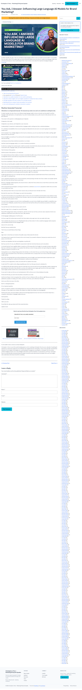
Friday (63, 157)
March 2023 (64, 389)
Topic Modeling (65, 302)
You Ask (13, 95)
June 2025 (64, 350)
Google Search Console (66, 172)
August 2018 (64, 467)
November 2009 (65, 617)
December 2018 (65, 462)
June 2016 (64, 504)
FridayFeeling (64, 159)
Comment (4, 374)
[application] (29, 89)
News (63, 232)
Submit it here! (24, 95)
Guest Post (64, 177)
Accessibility (64, 62)
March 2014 (64, 543)
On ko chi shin (64, 237)
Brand (32, 14)
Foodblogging (64, 156)
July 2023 (64, 383)
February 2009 (64, 630)
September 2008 (65, 637)
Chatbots (63, 107)
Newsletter (64, 233)
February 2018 (64, 476)
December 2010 (65, 599)
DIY (62, 140)
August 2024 (64, 364)
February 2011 (64, 596)
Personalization (65, 242)
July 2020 (64, 434)
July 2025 (64, 349)
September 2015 (65, 517)
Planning (63, 247)
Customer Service (65, 127)
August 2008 (64, 639)
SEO (63, 283)
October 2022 (64, 396)
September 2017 (65, 483)
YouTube (63, 324)
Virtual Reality (64, 314)
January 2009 (64, 631)
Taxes (63, 294)
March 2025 (64, 354)
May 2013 (64, 557)
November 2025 (65, 343)
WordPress (36, 685)
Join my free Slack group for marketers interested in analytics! (16, 104)
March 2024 (64, 372)
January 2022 (64, 409)
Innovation (64, 186)
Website (3, 402)
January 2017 (64, 494)
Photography (64, 243)
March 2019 (64, 457)
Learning (63, 199)
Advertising (64, 64)
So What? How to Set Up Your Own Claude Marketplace (70, 49)
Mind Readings (64, 222)
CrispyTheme (42, 685)
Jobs (63, 193)
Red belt (63, 269)
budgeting (64, 102)
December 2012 (65, 564)
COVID (63, 122)
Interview (64, 189)
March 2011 (64, 594)
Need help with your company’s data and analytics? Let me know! (17, 102)
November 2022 (65, 394)
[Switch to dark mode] (80, 3)
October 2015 (64, 516)
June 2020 (64, 436)
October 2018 (64, 464)
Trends (63, 306)
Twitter (63, 307)
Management (64, 207)
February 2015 (64, 527)
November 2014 (65, 531)
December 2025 (65, 342)
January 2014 (64, 546)
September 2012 (65, 569)
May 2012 (64, 574)
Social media (64, 286)
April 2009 (64, 627)
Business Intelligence (66, 104)
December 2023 (65, 376)
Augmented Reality (65, 83)
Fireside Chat (64, 154)
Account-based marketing (67, 63)
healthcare (64, 180)
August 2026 (64, 330)
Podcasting (64, 250)
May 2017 (64, 489)
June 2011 (64, 590)
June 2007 (64, 659)
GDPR (63, 163)
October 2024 (64, 361)
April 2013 (64, 559)
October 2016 (64, 499)
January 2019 (64, 460)
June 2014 (64, 539)
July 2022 (64, 400)
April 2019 (64, 456)
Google (63, 166)
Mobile (63, 223)
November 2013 (65, 549)
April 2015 (64, 524)
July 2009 (64, 623)
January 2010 (64, 614)
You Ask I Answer (65, 323)
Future (63, 162)
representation (37, 186)
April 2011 (64, 593)
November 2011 (65, 583)
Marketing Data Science (66, 212)
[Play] (3, 89)
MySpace (63, 229)
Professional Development (67, 260)
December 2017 (65, 479)
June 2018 (64, 470)
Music (63, 227)
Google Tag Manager (65, 173)
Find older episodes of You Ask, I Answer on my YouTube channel (17, 100)
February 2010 (64, 613)
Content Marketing (65, 120)
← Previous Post (5, 363)
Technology (64, 296)
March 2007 (64, 663)
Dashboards (64, 129)
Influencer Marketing (66, 184)
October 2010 (64, 601)
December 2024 (65, 359)
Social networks (65, 287)
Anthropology (64, 74)
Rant (63, 264)
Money (63, 224)
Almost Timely (64, 70)
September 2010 (65, 603)
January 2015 (64, 529)
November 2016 (65, 497)
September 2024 (65, 363)
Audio (63, 82)
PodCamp (64, 249)
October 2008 (64, 636)
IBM (63, 182)
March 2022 (64, 406)
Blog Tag (63, 90)
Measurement (64, 216)
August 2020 (64, 433)
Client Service (64, 110)
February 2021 (64, 424)
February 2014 (64, 544)
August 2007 (64, 656)
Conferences (64, 117)
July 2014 (64, 537)
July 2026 (64, 331)
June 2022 (64, 402)
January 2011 (64, 597)
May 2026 (64, 334)
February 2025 (64, 356)
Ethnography (64, 150)
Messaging (64, 219)
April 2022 (64, 404)
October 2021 (64, 413)
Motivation (64, 226)
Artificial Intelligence (26, 14)
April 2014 (64, 542)
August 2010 (64, 604)
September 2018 (65, 466)
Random (63, 263)
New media (64, 230)
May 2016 (64, 506)
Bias (63, 89)
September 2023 (65, 380)
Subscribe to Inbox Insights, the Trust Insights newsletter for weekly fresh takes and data (22, 98)
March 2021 (64, 423)
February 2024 (64, 373)
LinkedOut (64, 202)
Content (63, 119)
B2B (63, 86)
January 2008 (64, 649)
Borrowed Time (65, 97)
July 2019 (64, 451)
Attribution (64, 80)
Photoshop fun (64, 244)
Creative (63, 123)
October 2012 (64, 567)
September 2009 (65, 620)
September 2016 (65, 500)
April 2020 (64, 439)
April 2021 (64, 422)
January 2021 (64, 426)
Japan (63, 190)
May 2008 (64, 643)
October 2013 (64, 550)
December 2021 (65, 410)
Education (64, 144)
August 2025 (64, 347)
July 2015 (64, 520)
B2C (63, 87)
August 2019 (64, 450)
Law (62, 196)
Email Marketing (65, 146)
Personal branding (65, 240)
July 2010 (64, 606)
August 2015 (64, 519)
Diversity (63, 139)
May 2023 (64, 386)
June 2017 (64, 487)
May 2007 (64, 660)
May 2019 (64, 454)
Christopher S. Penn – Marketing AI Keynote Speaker (14, 3)
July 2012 (64, 571)
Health (63, 179)
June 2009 (64, 624)
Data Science (64, 132)
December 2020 (65, 427)
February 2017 (64, 493)
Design (63, 136)
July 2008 (64, 640)
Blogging (63, 92)
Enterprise (64, 147)
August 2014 (64, 536)
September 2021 (65, 414)
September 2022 (65, 397)
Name (3, 389)
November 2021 (65, 411)
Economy (63, 143)
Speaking (63, 289)
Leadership (64, 197)
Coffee (63, 113)
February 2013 (64, 562)
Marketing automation (66, 210)
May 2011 (64, 592)
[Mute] (52, 89)
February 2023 (64, 390)
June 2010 (64, 607)
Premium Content (65, 254)
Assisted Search (65, 79)
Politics (63, 252)
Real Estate (64, 266)
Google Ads (64, 167)
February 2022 (64, 407)
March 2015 (64, 526)
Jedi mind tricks (65, 192)
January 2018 (64, 477)
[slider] (55, 89)
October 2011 (64, 584)
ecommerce (64, 142)
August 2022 (64, 399)
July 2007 (64, 657)
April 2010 (64, 610)
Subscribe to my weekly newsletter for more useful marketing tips (17, 97)
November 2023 (65, 377)
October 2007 (64, 653)
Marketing (35, 14)
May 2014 (64, 540)
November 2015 (65, 514)
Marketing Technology (42, 14)
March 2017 (64, 492)
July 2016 (64, 503)
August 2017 (64, 484)
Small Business (65, 284)
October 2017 (64, 481)
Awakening (64, 84)
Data (63, 130)
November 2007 (65, 651)
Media (63, 217)
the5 (63, 297)
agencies (63, 67)
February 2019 (64, 459)
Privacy (63, 257)
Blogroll (63, 93)
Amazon (63, 72)
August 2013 (64, 553)
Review (63, 274)
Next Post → (54, 363)
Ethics (63, 149)
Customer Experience (66, 126)
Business (63, 103)
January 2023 (64, 392)
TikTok (63, 300)
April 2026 (64, 336)
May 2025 (64, 352)
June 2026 (64, 333)
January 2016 (64, 512)
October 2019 (64, 447)
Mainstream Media (65, 206)
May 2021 (64, 420)
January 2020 (64, 443)
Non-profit (64, 236)
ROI (62, 276)
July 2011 (64, 589)
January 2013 (64, 563)
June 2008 (64, 641)
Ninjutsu (63, 234)
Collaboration (64, 114)
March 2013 (64, 560)
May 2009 (64, 626)
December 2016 (65, 496)
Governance (64, 174)
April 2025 (64, 353)
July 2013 (64, 554)
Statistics (63, 290)
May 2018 (64, 472)
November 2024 (65, 360)
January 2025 (64, 357)
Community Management (66, 116)
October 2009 (64, 619)
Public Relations (65, 261)
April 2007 (64, 662)
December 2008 (65, 633)
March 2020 (64, 440)
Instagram (64, 187)
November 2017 (65, 480)
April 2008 (64, 644)
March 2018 (64, 474)
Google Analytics (65, 169)
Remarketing (64, 270)
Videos (63, 313)
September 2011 (65, 586)
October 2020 (64, 430)
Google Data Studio (65, 170)
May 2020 (64, 437)
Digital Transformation (66, 137)
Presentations (64, 256)
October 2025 (64, 344)
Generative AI (64, 164)
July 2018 (64, 469)
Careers (63, 106)
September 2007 (65, 654)
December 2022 (65, 393)
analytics (63, 73)
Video (63, 311)
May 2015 (64, 523)
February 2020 (64, 442)
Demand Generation (66, 134)
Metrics (63, 220)
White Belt (64, 319)
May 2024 (64, 369)
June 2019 (64, 453)
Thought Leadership (65, 299)
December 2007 (65, 650)
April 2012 (64, 576)
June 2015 (64, 521)
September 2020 (65, 431)
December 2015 (65, 513)
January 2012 (64, 580)
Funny (63, 160)
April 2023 (64, 387)
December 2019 (65, 444)
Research (63, 273)
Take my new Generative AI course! (11, 93)
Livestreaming (64, 203)
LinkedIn (63, 200)
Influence (64, 183)
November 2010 (65, 600)
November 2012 (65, 566)
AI (21, 14)
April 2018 (64, 473)
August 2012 (64, 570)
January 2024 (64, 374)
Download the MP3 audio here (8, 90)
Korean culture (65, 194)
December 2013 (65, 547)
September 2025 (65, 346)
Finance (63, 153)
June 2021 (64, 419)
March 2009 (64, 629)
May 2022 (64, 403)
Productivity (64, 259)
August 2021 (64, 416)
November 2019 (65, 446)
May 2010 (64, 609)
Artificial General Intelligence (67, 76)
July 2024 (64, 366)
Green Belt (64, 176)
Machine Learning (65, 204)
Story (63, 292)
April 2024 (64, 370)
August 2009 (64, 621)
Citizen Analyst (65, 109)
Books (63, 96)
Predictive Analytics (65, 253)
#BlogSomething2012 (66, 60)
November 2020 (65, 429)
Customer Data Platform (66, 124)
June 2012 (64, 573)
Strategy (63, 293)
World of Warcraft (65, 320)
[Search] (78, 18)
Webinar (63, 317)
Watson (63, 316)
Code (63, 112)
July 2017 (64, 486)
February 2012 (64, 579)
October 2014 (64, 533)
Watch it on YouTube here (15, 83)
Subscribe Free (70, 30)
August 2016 (64, 501)
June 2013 (64, 556)
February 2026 (64, 339)
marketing (3, 62)
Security (63, 282)
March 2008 (64, 646)
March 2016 (64, 509)
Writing (63, 322)
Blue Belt (63, 94)
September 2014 (65, 534)
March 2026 (64, 337)
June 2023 (64, 384)
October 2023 (64, 379)
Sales (63, 277)
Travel (63, 304)
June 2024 (64, 367)
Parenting (64, 239)
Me (62, 214)
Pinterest (63, 246)
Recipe (63, 267)
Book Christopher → (72, 3)
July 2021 (64, 417)
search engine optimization (67, 279)
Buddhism (64, 100)
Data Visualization (65, 133)
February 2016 (64, 510)
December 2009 (65, 616)
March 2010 (64, 612)
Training (63, 303)
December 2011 (65, 581)
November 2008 (65, 634)
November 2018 (65, 463)
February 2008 (64, 647)
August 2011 (64, 587)
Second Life (64, 280)
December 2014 (65, 530)
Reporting (64, 272)
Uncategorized (64, 309)
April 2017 (64, 490)
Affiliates (63, 66)
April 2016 (64, 507)
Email (3, 395)
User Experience (65, 310)
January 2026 (64, 340)
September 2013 (65, 551)
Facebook (64, 152)
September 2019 (65, 449)
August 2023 (64, 381)
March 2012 (64, 577)
